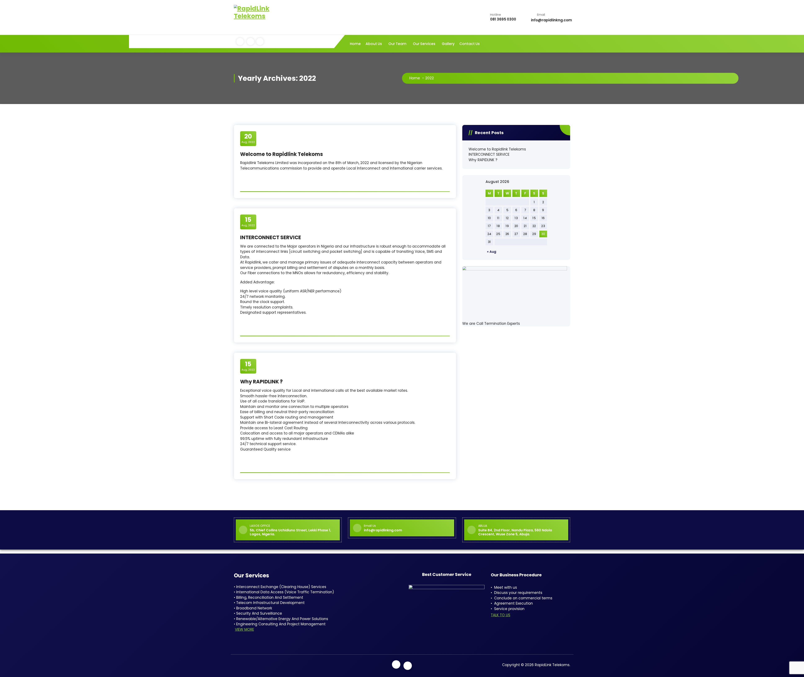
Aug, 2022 (248, 138)
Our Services (424, 43)
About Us (374, 43)
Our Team (397, 43)
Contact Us (469, 43)
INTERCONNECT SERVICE (270, 237)
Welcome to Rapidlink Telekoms (281, 154)
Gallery (448, 43)
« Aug (491, 251)
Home (355, 43)
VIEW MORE (244, 629)
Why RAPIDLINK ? (261, 381)
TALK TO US (500, 615)
